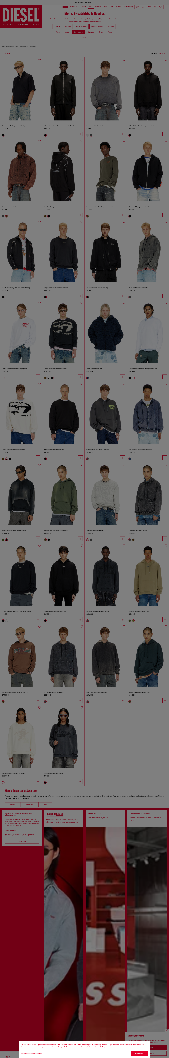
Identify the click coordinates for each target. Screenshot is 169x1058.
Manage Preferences (65, 1047)
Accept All (139, 1053)
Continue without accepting (31, 1053)
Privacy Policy (86, 1047)
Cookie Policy (100, 1047)
